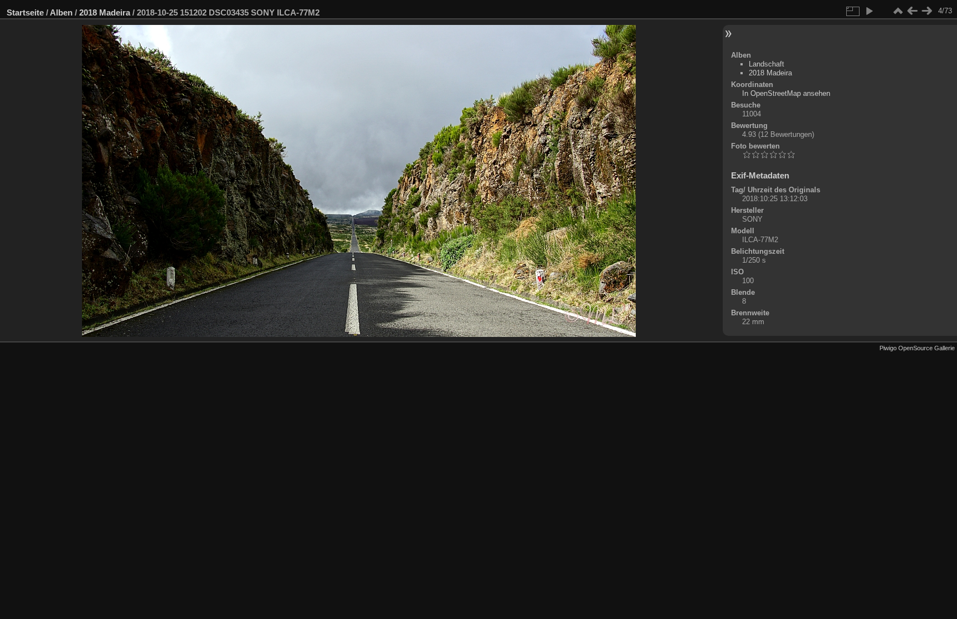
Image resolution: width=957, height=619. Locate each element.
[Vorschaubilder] (898, 11)
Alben (61, 12)
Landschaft (766, 64)
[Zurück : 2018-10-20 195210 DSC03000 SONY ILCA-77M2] (912, 11)
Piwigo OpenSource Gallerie (917, 348)
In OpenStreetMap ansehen (786, 93)
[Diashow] (869, 11)
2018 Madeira (104, 12)
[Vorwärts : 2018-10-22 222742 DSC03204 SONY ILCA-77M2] (926, 11)
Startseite (25, 12)
